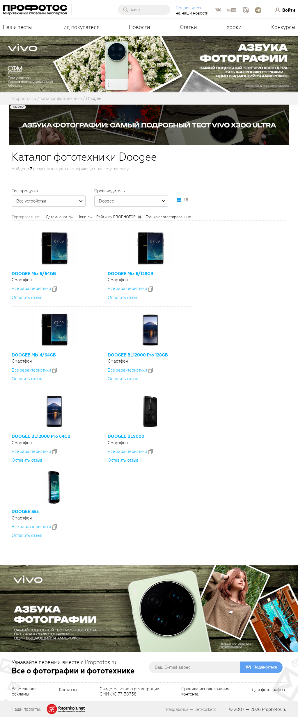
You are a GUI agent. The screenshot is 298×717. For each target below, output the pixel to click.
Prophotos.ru (274, 709)
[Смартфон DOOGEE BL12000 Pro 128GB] (150, 330)
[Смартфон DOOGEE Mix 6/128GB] (150, 248)
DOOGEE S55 (25, 512)
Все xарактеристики (31, 288)
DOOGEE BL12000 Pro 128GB (138, 355)
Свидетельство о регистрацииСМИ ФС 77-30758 (129, 691)
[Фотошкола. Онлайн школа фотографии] (66, 709)
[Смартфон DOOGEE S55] (53, 486)
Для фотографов (268, 690)
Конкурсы (283, 27)
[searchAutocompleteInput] (146, 10)
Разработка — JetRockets (191, 709)
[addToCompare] (54, 289)
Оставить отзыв (27, 297)
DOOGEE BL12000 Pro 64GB (41, 436)
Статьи (188, 27)
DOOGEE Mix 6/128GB (130, 274)
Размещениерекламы (24, 691)
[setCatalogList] (186, 200)
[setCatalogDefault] (179, 200)
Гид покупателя (80, 27)
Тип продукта (25, 191)
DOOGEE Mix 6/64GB (34, 274)
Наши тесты (17, 27)
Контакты (68, 690)
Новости (139, 27)
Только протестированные (168, 216)
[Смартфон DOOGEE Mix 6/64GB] (53, 248)
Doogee (106, 201)
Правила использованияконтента (205, 691)
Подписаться (265, 667)
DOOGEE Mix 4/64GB (34, 355)
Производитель (109, 191)
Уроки (234, 27)
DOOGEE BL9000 (126, 436)
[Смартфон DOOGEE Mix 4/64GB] (53, 330)
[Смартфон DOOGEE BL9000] (150, 411)
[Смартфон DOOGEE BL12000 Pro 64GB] (53, 411)
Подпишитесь (189, 8)
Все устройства (31, 201)
